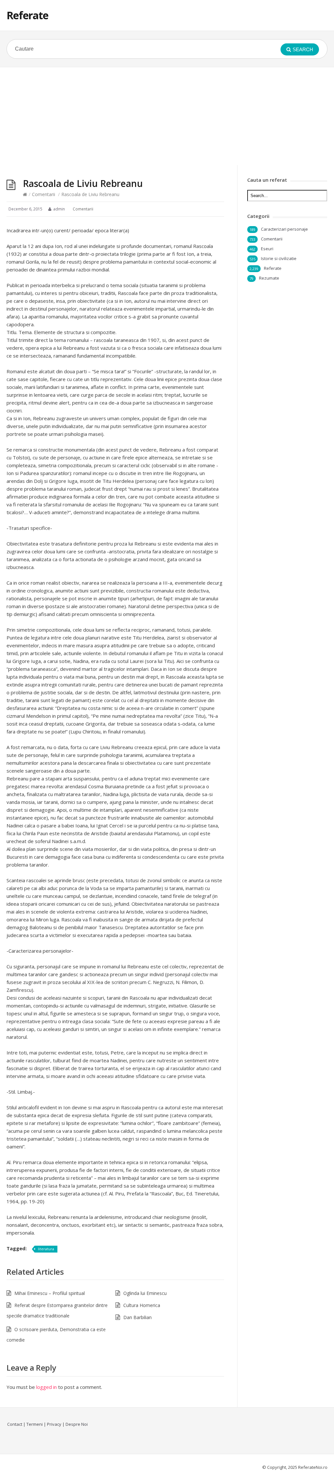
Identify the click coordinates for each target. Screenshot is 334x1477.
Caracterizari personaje (284, 229)
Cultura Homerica (141, 1305)
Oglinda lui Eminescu (145, 1293)
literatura (46, 1248)
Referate (27, 15)
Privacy (54, 1424)
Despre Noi (77, 1424)
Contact (14, 1424)
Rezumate (269, 278)
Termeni (34, 1424)
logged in (46, 1387)
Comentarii (43, 194)
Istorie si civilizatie (278, 258)
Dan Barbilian (137, 1317)
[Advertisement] (167, 116)
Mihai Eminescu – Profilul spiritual (49, 1293)
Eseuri (267, 249)
